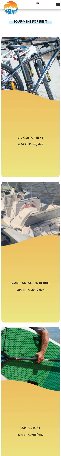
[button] (58, 4)
